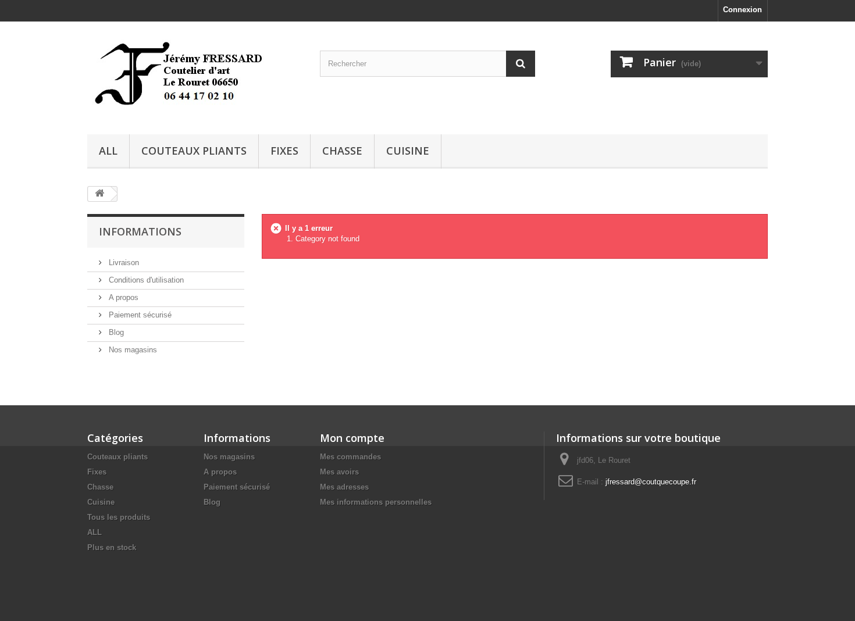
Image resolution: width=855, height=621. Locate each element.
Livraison (122, 262)
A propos (122, 297)
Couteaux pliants (194, 151)
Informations (140, 231)
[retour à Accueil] (99, 194)
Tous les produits (118, 517)
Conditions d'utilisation (145, 280)
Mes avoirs (339, 471)
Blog (115, 332)
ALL (108, 151)
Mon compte (352, 438)
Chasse (342, 151)
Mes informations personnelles (376, 502)
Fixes (284, 151)
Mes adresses (344, 487)
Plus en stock (111, 547)
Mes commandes (350, 456)
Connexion (742, 9)
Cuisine (407, 151)
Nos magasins (131, 349)
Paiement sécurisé (139, 314)
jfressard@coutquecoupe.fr (650, 481)
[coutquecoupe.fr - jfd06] (194, 75)
